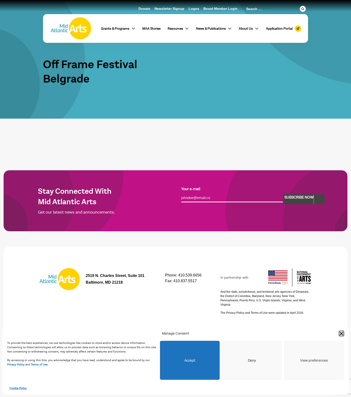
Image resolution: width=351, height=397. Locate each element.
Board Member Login (220, 9)
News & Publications (211, 29)
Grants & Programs (115, 29)
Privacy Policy (16, 364)
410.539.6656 (190, 275)
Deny (252, 360)
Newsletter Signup (169, 9)
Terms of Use (39, 364)
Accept (189, 360)
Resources (175, 29)
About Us (246, 29)
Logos (194, 9)
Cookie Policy (18, 388)
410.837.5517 (185, 281)
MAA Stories (151, 29)
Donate (144, 9)
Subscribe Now (299, 197)
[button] (341, 333)
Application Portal (279, 29)
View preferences (314, 360)
